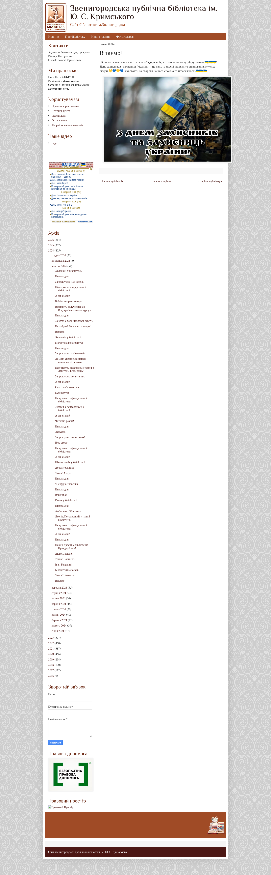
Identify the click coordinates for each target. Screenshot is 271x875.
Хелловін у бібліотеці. (68, 271)
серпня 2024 (59, 593)
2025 (51, 245)
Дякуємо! (60, 432)
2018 (51, 665)
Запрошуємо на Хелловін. (70, 353)
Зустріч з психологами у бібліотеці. (69, 408)
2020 (51, 654)
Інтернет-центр (61, 111)
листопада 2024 (61, 260)
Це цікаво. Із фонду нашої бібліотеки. (71, 399)
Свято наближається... (68, 387)
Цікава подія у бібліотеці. (70, 462)
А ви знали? (62, 296)
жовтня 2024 (59, 266)
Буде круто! (62, 392)
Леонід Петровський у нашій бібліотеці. (72, 518)
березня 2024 (59, 620)
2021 (51, 648)
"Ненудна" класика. (67, 484)
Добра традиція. (64, 467)
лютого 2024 (59, 625)
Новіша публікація (112, 181)
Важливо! (61, 495)
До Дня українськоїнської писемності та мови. (70, 360)
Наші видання (100, 36)
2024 (51, 250)
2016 (51, 676)
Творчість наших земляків (67, 125)
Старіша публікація (210, 181)
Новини (53, 36)
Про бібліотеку (75, 36)
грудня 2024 (59, 255)
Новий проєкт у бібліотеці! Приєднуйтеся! (71, 546)
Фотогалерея (125, 36)
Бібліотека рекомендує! (69, 342)
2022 (51, 643)
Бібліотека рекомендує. (69, 301)
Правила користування (65, 106)
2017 (51, 670)
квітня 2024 (58, 614)
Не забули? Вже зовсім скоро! (73, 326)
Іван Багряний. (64, 564)
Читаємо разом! (64, 421)
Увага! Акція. (63, 473)
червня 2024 (59, 604)
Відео (55, 143)
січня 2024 (58, 631)
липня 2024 (58, 598)
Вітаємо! (60, 332)
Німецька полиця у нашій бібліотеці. (70, 288)
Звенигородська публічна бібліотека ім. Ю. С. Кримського (143, 12)
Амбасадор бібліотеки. (68, 511)
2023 (51, 637)
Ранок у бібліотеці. (66, 500)
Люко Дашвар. (64, 553)
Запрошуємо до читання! (70, 437)
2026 (51, 240)
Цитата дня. (62, 276)
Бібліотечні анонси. (67, 570)
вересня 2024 (59, 587)
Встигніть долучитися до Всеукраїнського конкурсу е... (74, 308)
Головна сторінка (161, 181)
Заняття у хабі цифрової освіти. (74, 321)
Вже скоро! (61, 442)
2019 (51, 659)
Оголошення (59, 120)
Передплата (58, 115)
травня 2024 (59, 609)
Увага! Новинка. (65, 559)
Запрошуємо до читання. (70, 376)
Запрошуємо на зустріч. (69, 281)
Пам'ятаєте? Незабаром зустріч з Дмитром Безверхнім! (74, 369)
